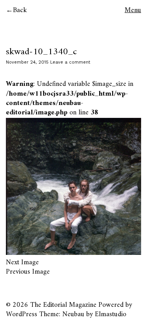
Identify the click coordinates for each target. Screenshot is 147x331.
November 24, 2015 (27, 62)
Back (20, 10)
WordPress (21, 314)
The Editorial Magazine (63, 305)
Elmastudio (110, 314)
